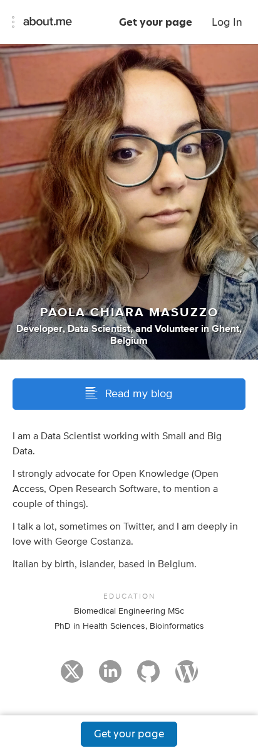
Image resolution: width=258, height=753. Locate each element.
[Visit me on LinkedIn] (110, 677)
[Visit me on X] (72, 677)
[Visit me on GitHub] (148, 677)
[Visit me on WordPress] (186, 677)
